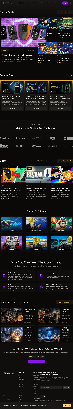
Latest (33, 160)
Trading (35, 400)
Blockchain (36, 379)
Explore (12, 3)
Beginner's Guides (50, 160)
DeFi (34, 382)
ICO (34, 389)
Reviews (35, 396)
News (35, 393)
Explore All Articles (63, 12)
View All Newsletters (63, 302)
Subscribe (66, 387)
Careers (55, 3)
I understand (67, 405)
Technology (36, 398)
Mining (35, 391)
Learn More (12, 108)
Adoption (36, 375)
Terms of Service (20, 400)
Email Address (43, 384)
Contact (48, 3)
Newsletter (35, 3)
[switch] (43, 396)
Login (65, 3)
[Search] (59, 3)
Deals (21, 3)
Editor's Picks (40, 160)
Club (28, 3)
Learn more (43, 405)
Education (36, 384)
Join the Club (36, 361)
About (42, 3)
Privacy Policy (20, 396)
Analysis (35, 377)
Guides (35, 386)
